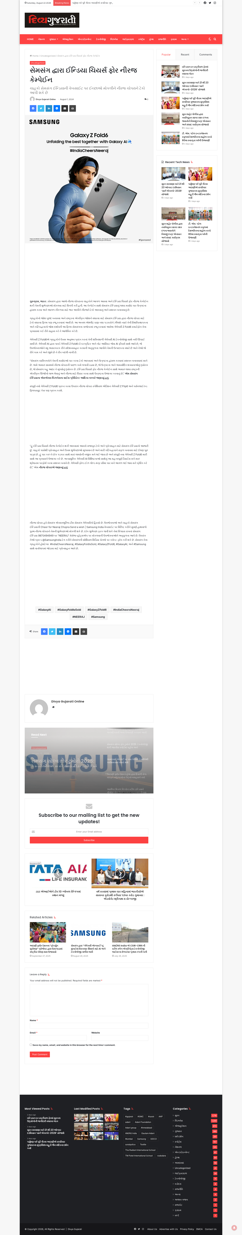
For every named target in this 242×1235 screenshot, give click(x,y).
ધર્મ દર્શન (179, 1136)
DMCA (199, 1229)
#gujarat (129, 1116)
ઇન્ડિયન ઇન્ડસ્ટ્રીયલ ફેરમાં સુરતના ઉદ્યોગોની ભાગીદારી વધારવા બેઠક (195, 70)
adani (127, 1122)
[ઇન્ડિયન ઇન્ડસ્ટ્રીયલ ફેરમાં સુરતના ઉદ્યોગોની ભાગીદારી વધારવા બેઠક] (170, 71)
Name (34, 1020)
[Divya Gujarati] (52, 20)
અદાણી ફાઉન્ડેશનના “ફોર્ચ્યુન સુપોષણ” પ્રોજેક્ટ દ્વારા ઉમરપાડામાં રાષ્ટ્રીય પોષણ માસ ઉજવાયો (46, 949)
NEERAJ (79, 616)
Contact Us (210, 1229)
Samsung (99, 616)
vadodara (161, 1155)
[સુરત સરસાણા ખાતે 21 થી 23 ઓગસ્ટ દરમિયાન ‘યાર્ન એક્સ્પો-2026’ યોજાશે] (170, 87)
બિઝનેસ (114, 39)
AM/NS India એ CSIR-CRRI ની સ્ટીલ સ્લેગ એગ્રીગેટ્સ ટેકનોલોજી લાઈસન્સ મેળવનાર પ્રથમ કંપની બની (129, 949)
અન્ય (184, 39)
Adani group (130, 1127)
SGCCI (153, 1139)
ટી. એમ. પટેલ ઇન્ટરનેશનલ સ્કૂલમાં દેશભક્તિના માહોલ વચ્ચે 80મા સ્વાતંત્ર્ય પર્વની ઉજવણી (197, 137)
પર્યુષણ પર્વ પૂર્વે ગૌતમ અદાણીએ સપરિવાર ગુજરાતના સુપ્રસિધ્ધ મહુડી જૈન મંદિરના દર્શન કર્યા (113, 2)
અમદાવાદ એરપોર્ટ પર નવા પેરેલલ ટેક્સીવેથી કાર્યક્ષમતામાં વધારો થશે (64, 761)
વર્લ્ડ (177, 1215)
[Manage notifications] (234, 1227)
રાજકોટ (178, 1205)
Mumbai (129, 1139)
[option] (89, 760)
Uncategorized (47, 55)
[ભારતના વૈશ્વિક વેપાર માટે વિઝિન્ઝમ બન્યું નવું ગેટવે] (96, 1136)
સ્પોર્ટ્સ (141, 39)
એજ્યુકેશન (67, 39)
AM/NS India (131, 1133)
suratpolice (130, 1144)
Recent (185, 54)
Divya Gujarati (75, 1229)
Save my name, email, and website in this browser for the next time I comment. (74, 1045)
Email (33, 1032)
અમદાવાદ (179, 1162)
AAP (161, 1116)
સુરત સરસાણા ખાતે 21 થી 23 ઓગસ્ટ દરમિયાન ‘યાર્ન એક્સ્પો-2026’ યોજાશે (195, 86)
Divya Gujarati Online (46, 99)
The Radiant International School (140, 1150)
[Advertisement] (154, 16)
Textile (143, 1144)
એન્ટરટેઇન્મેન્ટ (85, 39)
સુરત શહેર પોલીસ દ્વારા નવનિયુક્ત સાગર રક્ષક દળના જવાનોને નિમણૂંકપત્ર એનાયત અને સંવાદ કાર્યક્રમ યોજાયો (196, 119)
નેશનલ (41, 39)
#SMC (141, 1116)
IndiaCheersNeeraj (127, 609)
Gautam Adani (147, 1133)
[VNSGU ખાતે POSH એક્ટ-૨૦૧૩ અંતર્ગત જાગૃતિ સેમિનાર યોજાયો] (112, 1127)
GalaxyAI (45, 609)
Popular (166, 54)
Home (30, 39)
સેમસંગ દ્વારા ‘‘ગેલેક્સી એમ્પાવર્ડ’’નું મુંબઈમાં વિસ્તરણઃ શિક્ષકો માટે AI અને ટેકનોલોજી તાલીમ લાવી (88, 949)
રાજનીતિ (162, 39)
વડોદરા (178, 1184)
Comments (205, 54)
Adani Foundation (143, 1122)
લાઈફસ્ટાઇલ (128, 39)
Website (95, 1032)
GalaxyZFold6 (98, 609)
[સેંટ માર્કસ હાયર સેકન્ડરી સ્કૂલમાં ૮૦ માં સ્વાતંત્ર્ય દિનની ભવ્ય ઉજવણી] (112, 1136)
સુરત (177, 1115)
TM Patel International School (139, 1155)
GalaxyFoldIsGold (70, 609)
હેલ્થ (151, 39)
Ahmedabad (146, 1127)
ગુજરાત (52, 39)
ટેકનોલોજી (101, 39)
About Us (152, 1229)
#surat (151, 1116)
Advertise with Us (168, 1229)
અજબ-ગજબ (181, 1199)
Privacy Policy (187, 1229)
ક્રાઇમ (174, 39)
